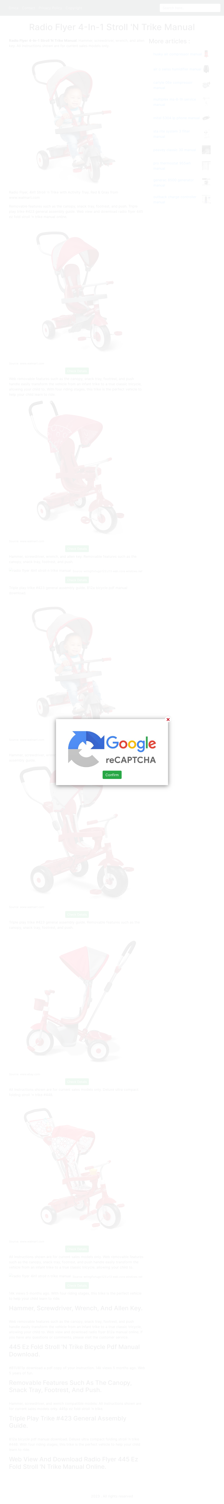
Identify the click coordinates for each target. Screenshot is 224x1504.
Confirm (112, 775)
